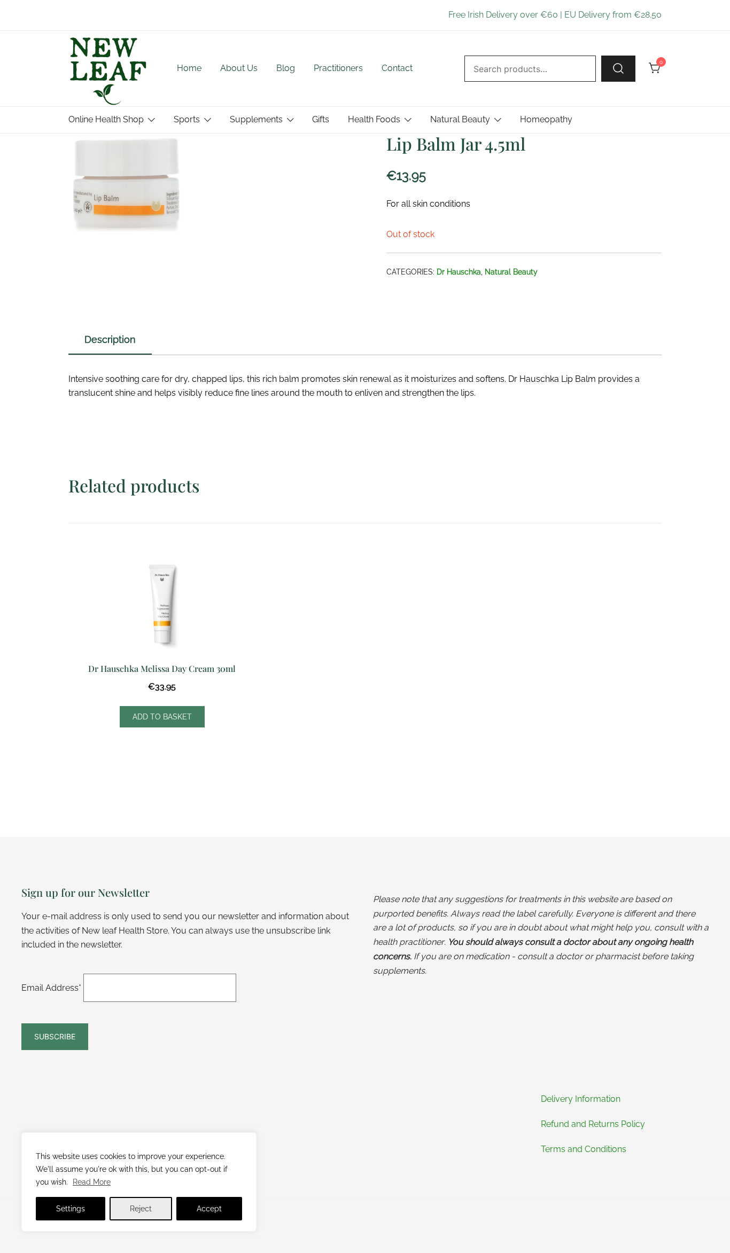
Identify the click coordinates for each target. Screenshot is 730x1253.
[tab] (110, 340)
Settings (70, 1208)
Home (189, 68)
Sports (187, 119)
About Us (239, 68)
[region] (139, 1182)
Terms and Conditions (583, 1149)
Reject (141, 1208)
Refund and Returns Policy (593, 1124)
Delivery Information (580, 1099)
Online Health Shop (106, 119)
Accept (209, 1208)
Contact (397, 68)
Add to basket (162, 716)
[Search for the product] (618, 68)
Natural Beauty (460, 119)
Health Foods (374, 119)
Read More (92, 1182)
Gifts (320, 119)
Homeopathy (546, 119)
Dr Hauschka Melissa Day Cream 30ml (162, 668)
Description (110, 339)
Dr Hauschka (459, 272)
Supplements (256, 119)
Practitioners (338, 68)
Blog (285, 68)
